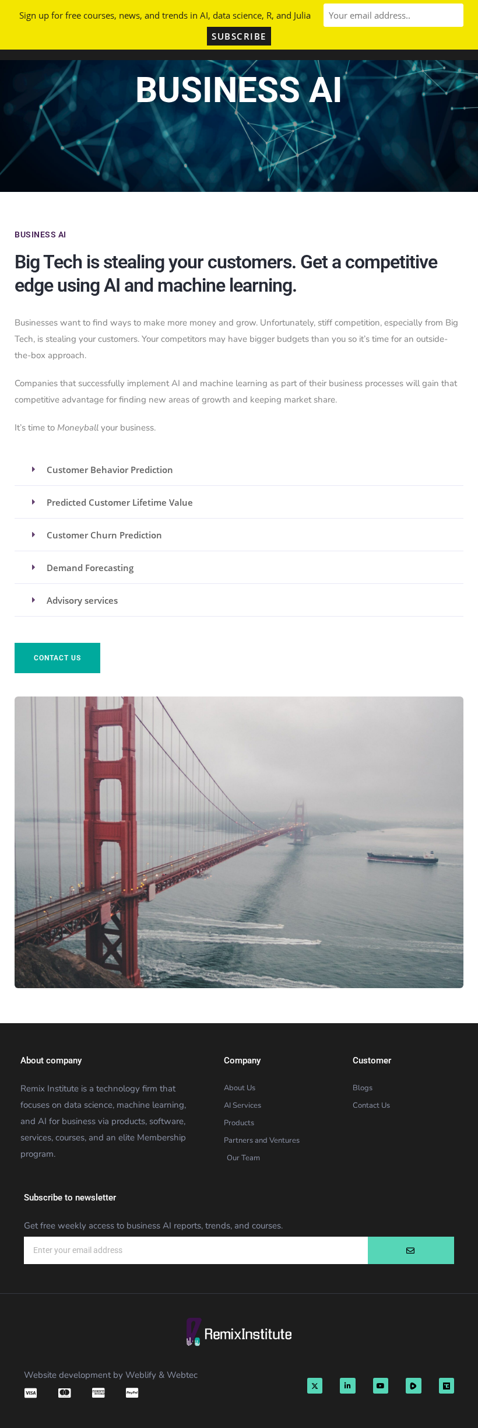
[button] (239, 469)
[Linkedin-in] (347, 1385)
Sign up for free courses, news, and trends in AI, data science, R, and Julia (165, 15)
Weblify (140, 1375)
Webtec (182, 1375)
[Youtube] (380, 1385)
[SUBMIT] (411, 1250)
